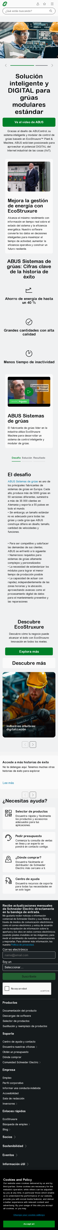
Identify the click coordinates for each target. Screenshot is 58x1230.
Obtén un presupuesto (16, 1052)
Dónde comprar (12, 1057)
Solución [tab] (27, 458)
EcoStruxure (10, 1119)
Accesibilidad (11, 1093)
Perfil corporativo (13, 1083)
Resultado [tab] (39, 458)
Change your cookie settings (29, 1215)
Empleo (7, 1077)
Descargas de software (17, 1015)
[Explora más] (29, 651)
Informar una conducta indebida (21, 1088)
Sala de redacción (13, 1098)
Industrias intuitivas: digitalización (21, 727)
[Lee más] (8, 783)
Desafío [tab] (16, 458)
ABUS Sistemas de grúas (23, 481)
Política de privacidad (22, 944)
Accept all (29, 1224)
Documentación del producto (20, 1010)
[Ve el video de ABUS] (29, 122)
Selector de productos (16, 1021)
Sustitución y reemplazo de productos (25, 1026)
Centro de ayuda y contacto (19, 1041)
